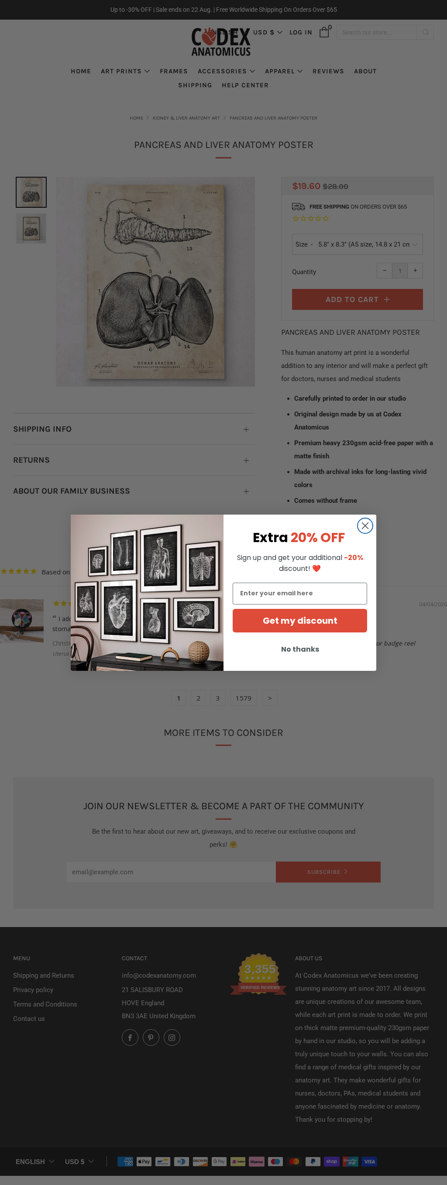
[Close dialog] (365, 525)
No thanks (300, 649)
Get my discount (300, 621)
